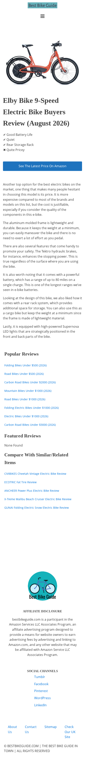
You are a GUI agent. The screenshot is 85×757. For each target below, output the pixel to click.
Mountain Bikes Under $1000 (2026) (27, 391)
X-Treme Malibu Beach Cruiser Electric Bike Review (37, 499)
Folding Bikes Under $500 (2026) (25, 365)
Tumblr (39, 677)
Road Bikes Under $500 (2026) (24, 374)
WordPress (42, 698)
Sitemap (50, 727)
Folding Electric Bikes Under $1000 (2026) (31, 408)
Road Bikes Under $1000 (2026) (24, 399)
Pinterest (41, 691)
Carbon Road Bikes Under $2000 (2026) (30, 382)
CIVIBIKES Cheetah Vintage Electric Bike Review (35, 474)
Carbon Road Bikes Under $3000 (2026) (30, 425)
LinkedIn (40, 705)
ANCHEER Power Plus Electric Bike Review (31, 490)
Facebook (41, 684)
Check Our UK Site (70, 732)
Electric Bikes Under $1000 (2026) (26, 416)
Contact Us (31, 729)
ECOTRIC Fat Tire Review (20, 482)
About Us (12, 729)
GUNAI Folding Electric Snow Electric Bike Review (36, 507)
